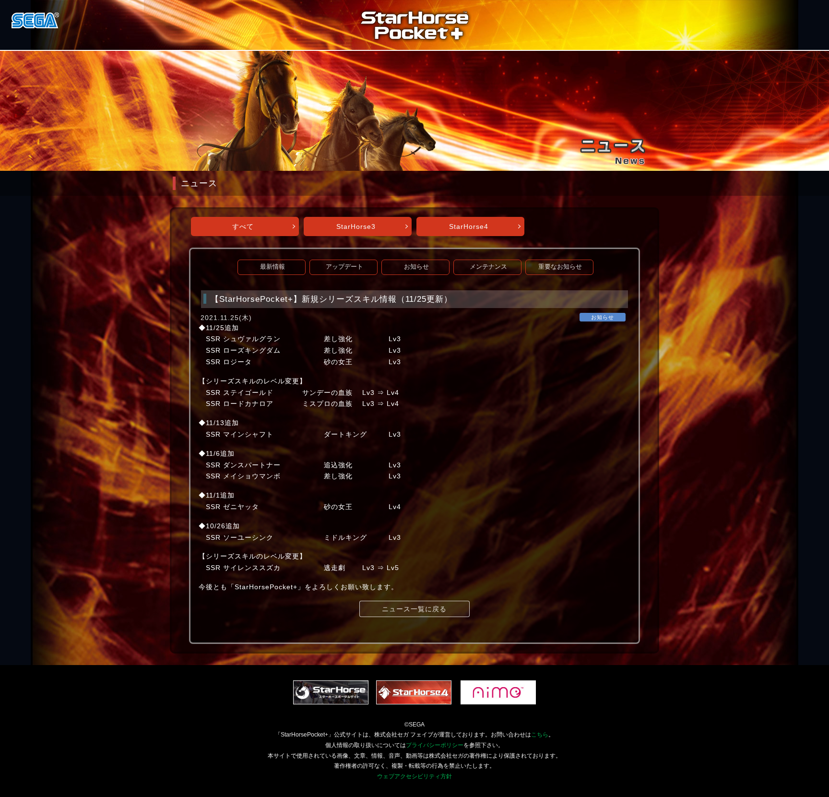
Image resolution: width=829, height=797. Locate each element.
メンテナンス (488, 266)
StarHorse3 (356, 226)
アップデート (344, 266)
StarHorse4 (468, 226)
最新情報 (272, 266)
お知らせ (416, 266)
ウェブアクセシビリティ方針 (414, 776)
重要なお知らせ (560, 266)
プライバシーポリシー (434, 745)
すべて (243, 226)
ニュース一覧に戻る (414, 609)
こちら (539, 734)
